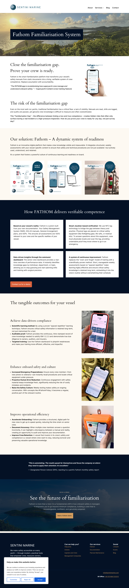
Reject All (27, 579)
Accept (40, 579)
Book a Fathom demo (65, 515)
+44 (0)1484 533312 (112, 576)
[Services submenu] (103, 7)
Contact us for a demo (21, 284)
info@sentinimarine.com (111, 573)
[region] (26, 570)
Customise (13, 579)
